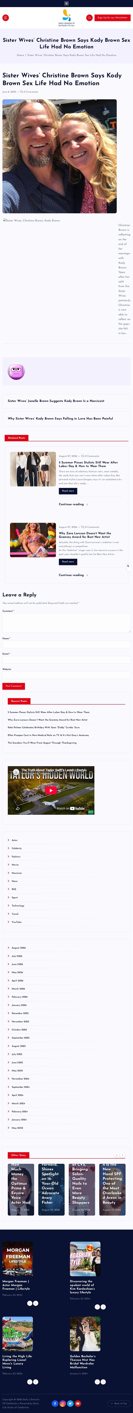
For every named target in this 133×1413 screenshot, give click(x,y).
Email (6, 654)
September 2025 (21, 1038)
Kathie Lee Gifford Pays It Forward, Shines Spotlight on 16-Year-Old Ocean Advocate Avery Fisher (20, 1174)
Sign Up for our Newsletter (112, 18)
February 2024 (20, 1112)
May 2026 (17, 972)
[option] (21, 1190)
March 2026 (18, 989)
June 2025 (17, 1063)
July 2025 (17, 1054)
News (15, 881)
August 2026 (19, 948)
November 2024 (20, 1079)
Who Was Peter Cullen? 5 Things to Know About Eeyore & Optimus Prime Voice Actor (111, 1179)
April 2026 (17, 981)
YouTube (16, 922)
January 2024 (19, 1120)
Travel (15, 914)
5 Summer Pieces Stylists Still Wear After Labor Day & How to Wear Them (49, 712)
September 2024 (21, 1087)
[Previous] (116, 1155)
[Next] (122, 1155)
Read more (68, 491)
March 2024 (18, 1103)
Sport (15, 898)
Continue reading (72, 504)
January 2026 (19, 1005)
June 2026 (17, 964)
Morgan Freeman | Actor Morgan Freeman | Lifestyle (16, 1285)
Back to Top (120, 1403)
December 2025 (20, 1013)
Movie (15, 865)
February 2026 (20, 997)
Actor (15, 840)
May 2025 (17, 1071)
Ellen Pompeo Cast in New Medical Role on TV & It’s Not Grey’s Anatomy (48, 735)
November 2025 (20, 1022)
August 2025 (19, 1046)
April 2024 (17, 1095)
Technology (18, 906)
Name (6, 638)
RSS (14, 889)
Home (20, 55)
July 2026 (17, 956)
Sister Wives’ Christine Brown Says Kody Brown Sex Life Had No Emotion (71, 55)
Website (6, 669)
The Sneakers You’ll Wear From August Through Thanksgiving (42, 743)
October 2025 (19, 1030)
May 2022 (17, 1128)
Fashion (16, 857)
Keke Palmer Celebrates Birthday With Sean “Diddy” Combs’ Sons (44, 727)
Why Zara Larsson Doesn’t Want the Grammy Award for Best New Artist (48, 720)
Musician (17, 873)
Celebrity (17, 848)
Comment (8, 611)
